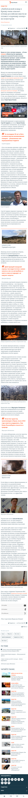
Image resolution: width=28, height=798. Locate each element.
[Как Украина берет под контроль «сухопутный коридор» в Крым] (6, 675)
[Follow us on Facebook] (2, 779)
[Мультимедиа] (4, 796)
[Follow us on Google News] (15, 779)
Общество (4, 6)
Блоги (12, 726)
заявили (3, 54)
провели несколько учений (19, 593)
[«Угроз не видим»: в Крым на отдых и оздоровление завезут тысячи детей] (6, 736)
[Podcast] (5, 782)
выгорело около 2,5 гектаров (9, 90)
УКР (17, 796)
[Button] (11, 28)
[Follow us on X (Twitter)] (5, 779)
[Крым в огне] (14, 467)
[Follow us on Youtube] (9, 779)
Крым (12, 742)
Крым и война (14, 683)
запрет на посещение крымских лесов (12, 78)
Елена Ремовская (5, 22)
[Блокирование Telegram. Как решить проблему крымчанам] (6, 752)
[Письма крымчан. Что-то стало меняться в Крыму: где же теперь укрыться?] (6, 728)
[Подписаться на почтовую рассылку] (9, 782)
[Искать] (23, 796)
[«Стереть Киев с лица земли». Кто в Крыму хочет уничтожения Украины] (6, 684)
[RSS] (2, 782)
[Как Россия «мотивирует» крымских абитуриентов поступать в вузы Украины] (6, 693)
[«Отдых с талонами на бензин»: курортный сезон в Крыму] (6, 710)
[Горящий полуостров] (14, 237)
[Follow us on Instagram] (12, 779)
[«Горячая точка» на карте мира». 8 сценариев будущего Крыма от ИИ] (6, 744)
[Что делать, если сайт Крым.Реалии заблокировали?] (6, 767)
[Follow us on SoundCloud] (22, 779)
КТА (11, 796)
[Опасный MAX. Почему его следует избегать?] (6, 760)
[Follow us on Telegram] (18, 779)
